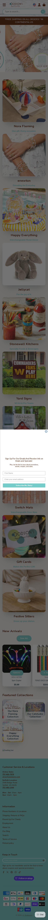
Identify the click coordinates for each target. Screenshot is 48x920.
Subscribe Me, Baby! (24, 485)
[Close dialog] (46, 431)
